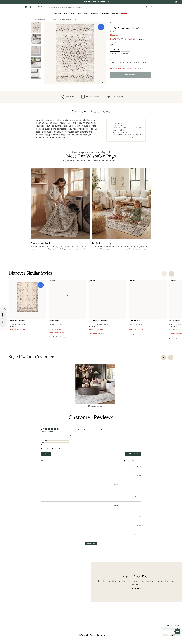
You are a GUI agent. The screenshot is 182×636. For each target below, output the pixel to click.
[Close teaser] (5, 309)
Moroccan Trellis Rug (55, 324)
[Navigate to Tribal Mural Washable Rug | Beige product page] (27, 297)
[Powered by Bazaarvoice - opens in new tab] (95, 406)
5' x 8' (129, 62)
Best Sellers (58, 13)
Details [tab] (94, 111)
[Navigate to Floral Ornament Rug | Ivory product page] (148, 297)
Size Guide (148, 59)
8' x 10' (145, 62)
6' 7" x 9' (136, 62)
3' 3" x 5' (114, 62)
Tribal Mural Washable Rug (17, 324)
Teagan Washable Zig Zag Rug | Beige (58, 473)
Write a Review (135, 454)
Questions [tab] (56, 449)
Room (79, 13)
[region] (108, 439)
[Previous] (163, 357)
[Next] (170, 357)
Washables (105, 13)
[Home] (33, 7)
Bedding (115, 13)
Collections (94, 13)
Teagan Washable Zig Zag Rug (69, 19)
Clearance (124, 13)
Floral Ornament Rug (135, 324)
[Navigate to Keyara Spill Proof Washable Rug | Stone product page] (107, 297)
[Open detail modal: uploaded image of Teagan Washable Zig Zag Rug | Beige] (95, 384)
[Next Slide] (139, 439)
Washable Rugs (55, 19)
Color (72, 13)
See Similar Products (136, 68)
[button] (114, 30)
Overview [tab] (79, 111)
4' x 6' (122, 62)
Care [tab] (106, 111)
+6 (64, 338)
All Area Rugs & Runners (43, 19)
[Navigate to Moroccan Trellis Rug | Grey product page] (67, 297)
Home (32, 19)
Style (85, 13)
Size (65, 13)
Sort (125, 461)
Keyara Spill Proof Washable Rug (99, 324)
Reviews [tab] (45, 449)
